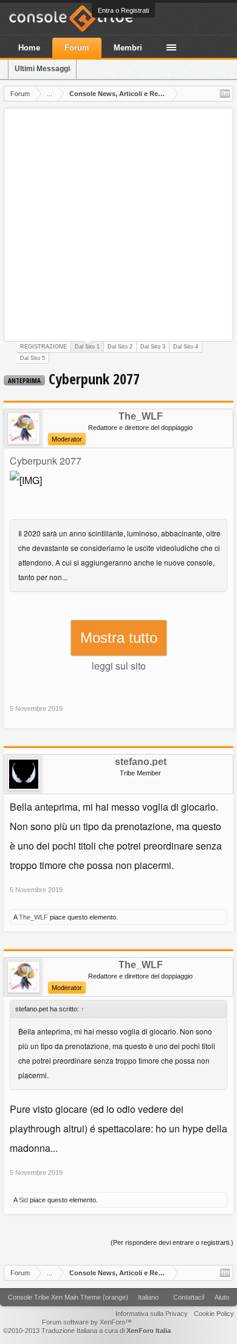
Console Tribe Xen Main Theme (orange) (68, 1297)
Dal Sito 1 (87, 347)
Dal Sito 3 (152, 347)
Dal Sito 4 (185, 347)
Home (29, 47)
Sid (23, 1200)
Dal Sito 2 (120, 347)
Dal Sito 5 (32, 358)
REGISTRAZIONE (43, 347)
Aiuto (222, 1297)
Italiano (148, 1297)
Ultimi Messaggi (42, 68)
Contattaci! (189, 1297)
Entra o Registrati (123, 10)
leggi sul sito (119, 666)
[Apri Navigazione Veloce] (225, 94)
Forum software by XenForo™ (87, 1322)
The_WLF (140, 416)
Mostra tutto (118, 637)
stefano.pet (141, 762)
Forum (76, 47)
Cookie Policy (214, 1313)
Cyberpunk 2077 (45, 461)
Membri (128, 47)
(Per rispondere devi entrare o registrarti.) (172, 1242)
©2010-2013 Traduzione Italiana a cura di (87, 1330)
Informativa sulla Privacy (151, 1313)
